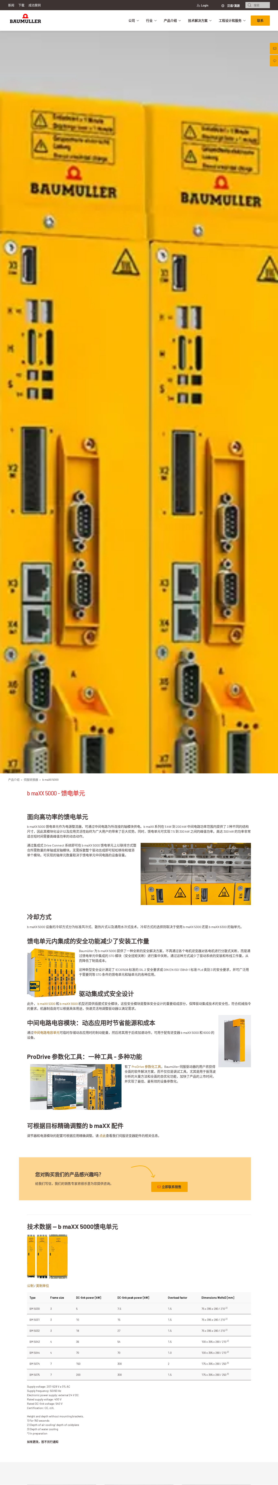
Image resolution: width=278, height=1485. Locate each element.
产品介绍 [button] (170, 20)
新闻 (11, 5)
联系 (260, 20)
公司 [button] (131, 20)
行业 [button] (149, 20)
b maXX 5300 (46, 1003)
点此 (102, 1136)
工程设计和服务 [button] (230, 20)
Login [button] (204, 5)
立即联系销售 (171, 1187)
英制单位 (42, 1286)
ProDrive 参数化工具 (146, 1066)
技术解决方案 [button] (198, 20)
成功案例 (34, 5)
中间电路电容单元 (47, 1032)
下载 (21, 5)
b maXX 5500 (69, 1003)
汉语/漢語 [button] (233, 5)
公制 (30, 1286)
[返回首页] (25, 20)
